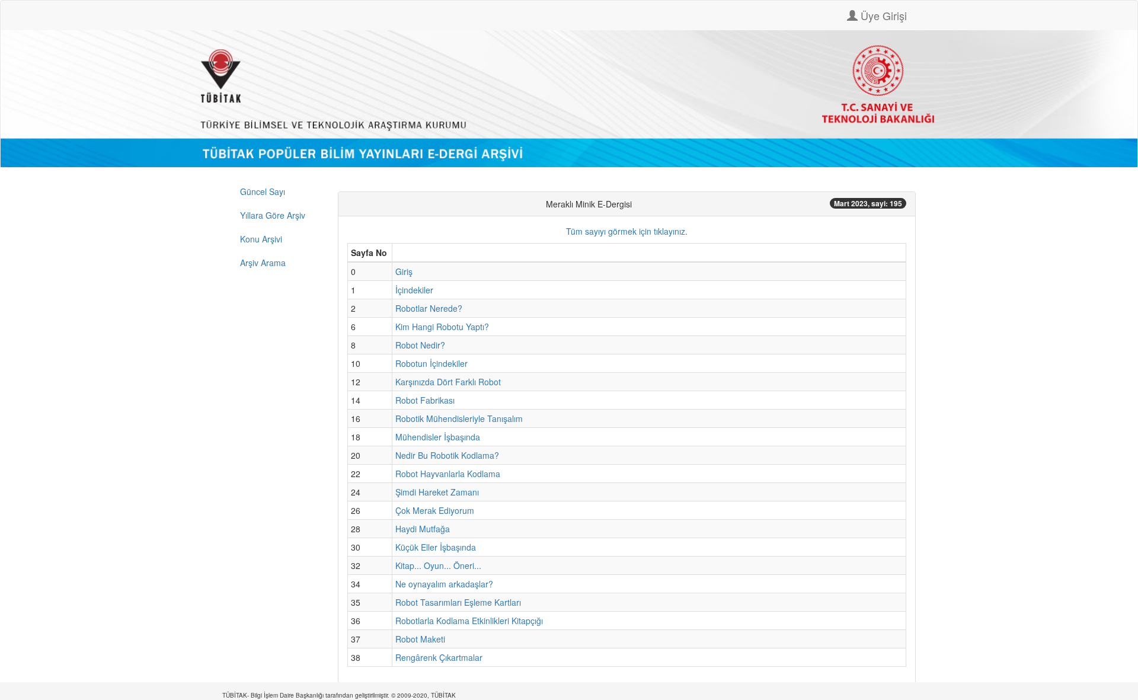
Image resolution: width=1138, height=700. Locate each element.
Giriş (404, 271)
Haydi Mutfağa (422, 529)
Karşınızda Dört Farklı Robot (448, 382)
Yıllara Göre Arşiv (272, 215)
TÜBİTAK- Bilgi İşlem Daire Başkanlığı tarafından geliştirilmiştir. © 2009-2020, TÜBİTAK (339, 695)
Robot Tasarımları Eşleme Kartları (458, 602)
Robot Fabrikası (425, 400)
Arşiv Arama (263, 263)
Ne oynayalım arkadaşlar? (444, 584)
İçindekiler (414, 290)
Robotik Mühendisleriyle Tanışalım (459, 418)
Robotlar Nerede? (428, 308)
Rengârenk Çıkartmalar (438, 657)
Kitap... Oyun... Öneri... (438, 565)
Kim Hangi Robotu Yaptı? (442, 327)
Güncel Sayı (262, 191)
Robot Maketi (420, 639)
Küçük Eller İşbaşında (435, 547)
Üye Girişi (882, 15)
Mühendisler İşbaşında (437, 437)
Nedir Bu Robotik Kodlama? (447, 455)
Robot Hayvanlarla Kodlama (447, 474)
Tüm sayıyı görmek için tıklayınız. (627, 231)
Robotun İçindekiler (431, 363)
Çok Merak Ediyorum (434, 510)
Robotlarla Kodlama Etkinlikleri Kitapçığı (469, 621)
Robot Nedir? (420, 345)
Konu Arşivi (261, 239)
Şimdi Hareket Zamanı (437, 492)
